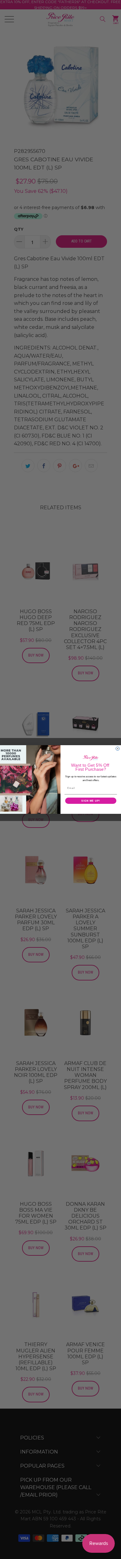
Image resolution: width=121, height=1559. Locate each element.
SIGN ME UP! (90, 800)
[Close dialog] (117, 748)
